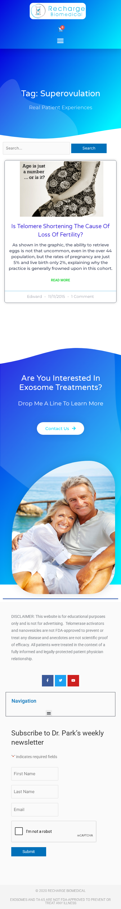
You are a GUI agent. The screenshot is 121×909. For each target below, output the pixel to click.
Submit (29, 851)
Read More (60, 280)
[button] (60, 40)
